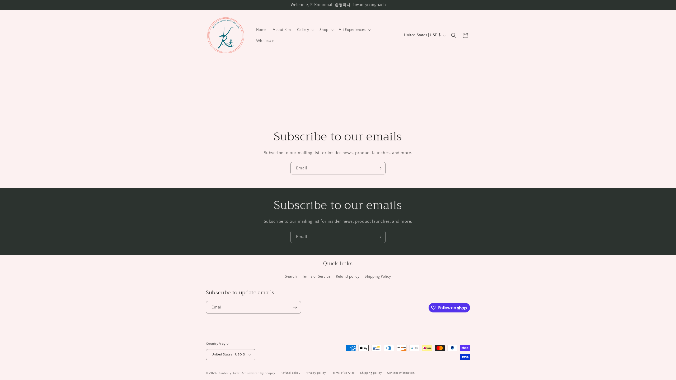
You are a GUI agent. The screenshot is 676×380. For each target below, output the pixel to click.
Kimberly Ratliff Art (232, 373)
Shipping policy (371, 372)
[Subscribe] (379, 168)
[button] (305, 29)
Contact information (401, 372)
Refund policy (348, 276)
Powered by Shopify (261, 373)
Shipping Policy (378, 276)
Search (291, 276)
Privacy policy (316, 372)
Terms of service (343, 372)
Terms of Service (316, 276)
